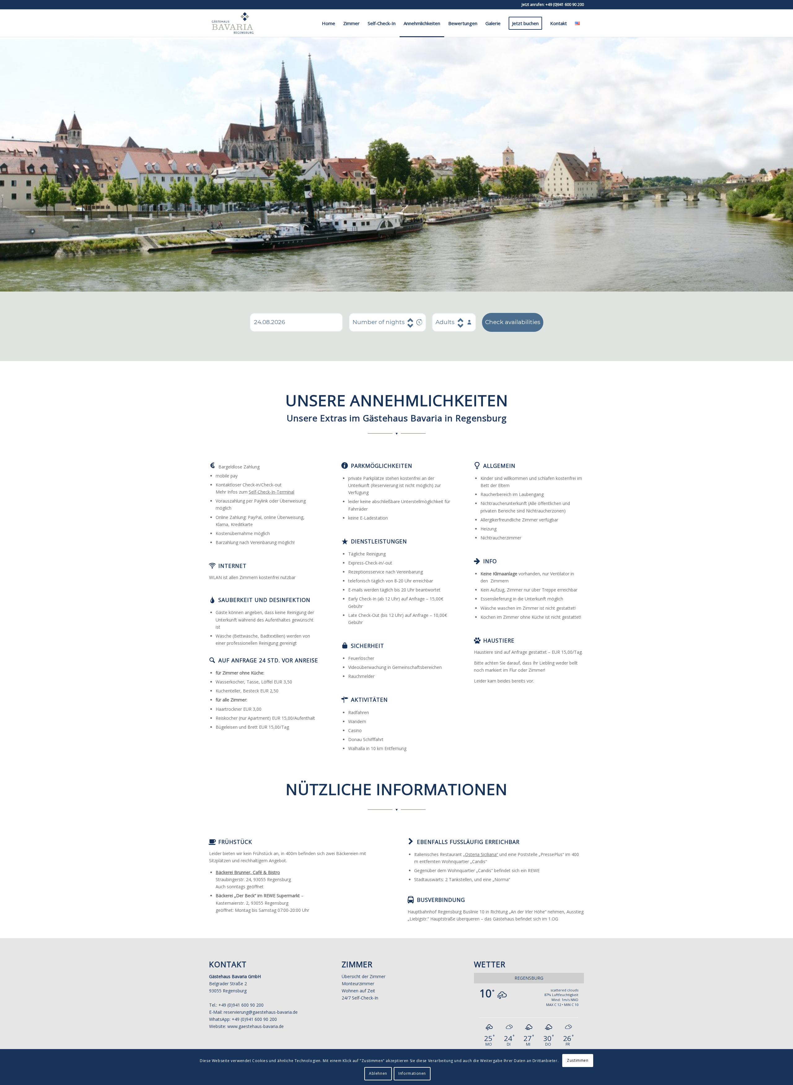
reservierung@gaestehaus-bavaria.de (261, 1012)
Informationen (412, 1073)
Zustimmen (577, 1060)
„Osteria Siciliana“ (480, 854)
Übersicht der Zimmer (363, 976)
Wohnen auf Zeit (358, 991)
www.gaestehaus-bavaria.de (255, 1026)
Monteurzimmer (358, 983)
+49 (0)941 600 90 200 (564, 4)
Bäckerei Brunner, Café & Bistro (248, 872)
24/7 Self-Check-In (360, 998)
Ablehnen (378, 1073)
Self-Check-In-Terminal (271, 492)
